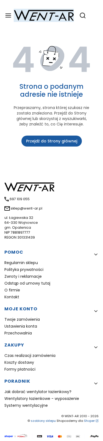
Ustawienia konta (20, 326)
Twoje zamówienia (22, 319)
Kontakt (11, 297)
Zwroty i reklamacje (23, 276)
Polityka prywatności (23, 269)
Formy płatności (19, 369)
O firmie (12, 290)
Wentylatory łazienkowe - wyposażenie (41, 398)
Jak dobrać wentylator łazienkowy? (37, 391)
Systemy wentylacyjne (26, 405)
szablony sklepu (43, 421)
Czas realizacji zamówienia (29, 355)
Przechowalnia (18, 333)
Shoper (89, 421)
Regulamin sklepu (21, 262)
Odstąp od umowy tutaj (27, 283)
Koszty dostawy (19, 362)
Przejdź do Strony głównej (51, 141)
